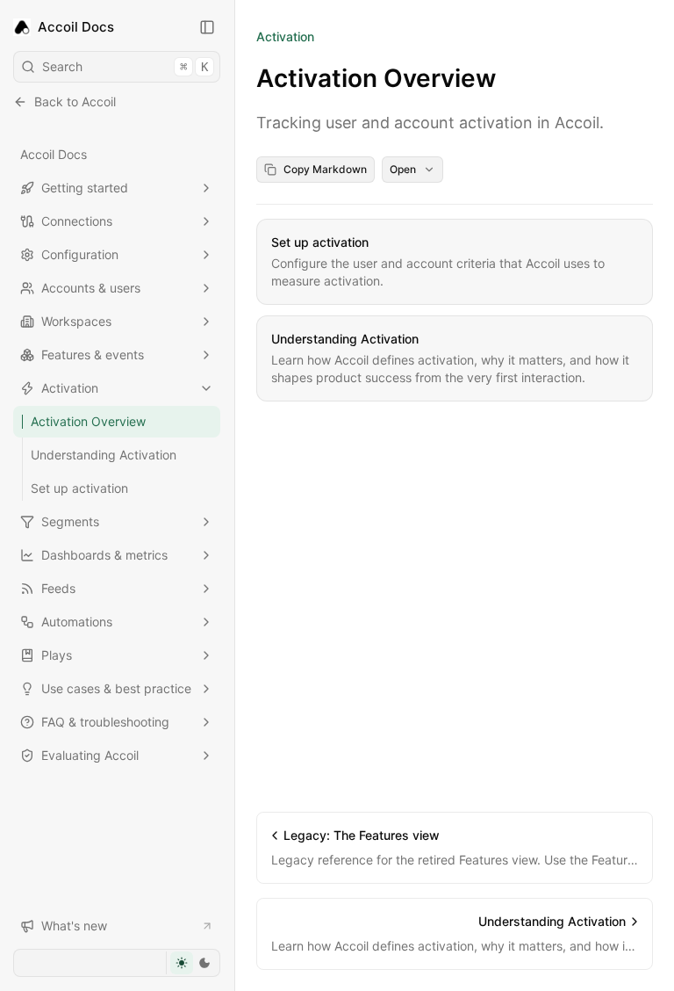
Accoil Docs (53, 154)
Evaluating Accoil (90, 755)
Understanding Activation (103, 454)
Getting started (84, 187)
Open (403, 169)
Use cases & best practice (116, 688)
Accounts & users (90, 287)
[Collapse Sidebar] (207, 27)
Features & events (92, 354)
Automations (76, 621)
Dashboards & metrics (104, 554)
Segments (70, 521)
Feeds (58, 588)
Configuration (79, 254)
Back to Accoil (75, 101)
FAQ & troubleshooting (105, 721)
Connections (76, 220)
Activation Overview (88, 421)
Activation (69, 387)
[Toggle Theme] (192, 962)
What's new (74, 925)
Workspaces (76, 321)
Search (125, 66)
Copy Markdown (325, 169)
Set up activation (79, 488)
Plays (56, 654)
